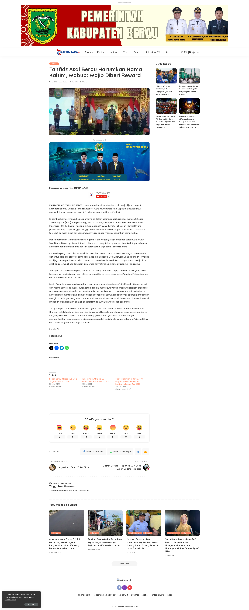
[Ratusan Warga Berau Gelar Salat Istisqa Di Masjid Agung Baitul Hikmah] (189, 75)
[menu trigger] (53, 52)
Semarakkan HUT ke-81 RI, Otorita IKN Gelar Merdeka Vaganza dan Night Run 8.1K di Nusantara (165, 121)
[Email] (145, 451)
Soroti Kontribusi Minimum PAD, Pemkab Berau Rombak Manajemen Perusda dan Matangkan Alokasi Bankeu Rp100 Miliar (182, 545)
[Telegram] (138, 451)
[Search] (198, 52)
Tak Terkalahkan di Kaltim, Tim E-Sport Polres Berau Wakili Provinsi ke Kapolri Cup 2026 (129, 381)
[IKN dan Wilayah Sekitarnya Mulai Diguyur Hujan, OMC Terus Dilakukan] (166, 75)
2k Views (83, 82)
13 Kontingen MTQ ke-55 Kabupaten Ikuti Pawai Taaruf (95, 380)
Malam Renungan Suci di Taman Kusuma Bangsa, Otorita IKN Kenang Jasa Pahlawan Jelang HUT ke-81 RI (189, 121)
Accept (31, 604)
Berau (54, 64)
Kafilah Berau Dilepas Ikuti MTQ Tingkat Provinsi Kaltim (63, 380)
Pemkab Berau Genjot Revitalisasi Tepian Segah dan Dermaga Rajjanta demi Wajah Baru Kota (105, 542)
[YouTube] (185, 52)
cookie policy (10, 600)
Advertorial (135, 533)
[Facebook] (179, 52)
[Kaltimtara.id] (69, 52)
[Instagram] (182, 52)
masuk (64, 490)
